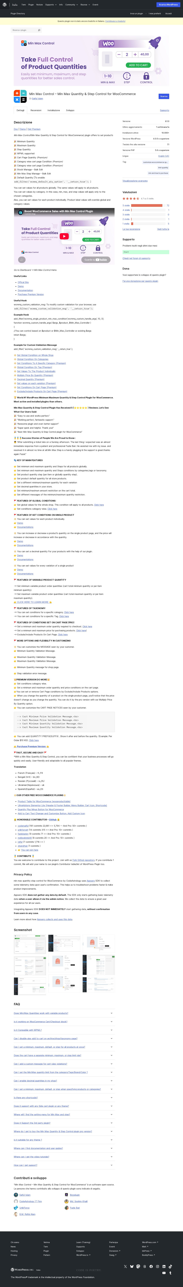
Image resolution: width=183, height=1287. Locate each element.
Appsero (91, 880)
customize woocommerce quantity (156, 162)
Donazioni (114, 1251)
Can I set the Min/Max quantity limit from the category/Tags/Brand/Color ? (51, 1072)
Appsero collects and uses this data (54, 919)
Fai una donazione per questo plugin (140, 281)
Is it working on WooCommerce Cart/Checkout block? (40, 1021)
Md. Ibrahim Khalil (78, 1201)
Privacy (14, 1255)
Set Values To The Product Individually (36, 371)
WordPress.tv (83, 1255)
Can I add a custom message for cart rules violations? (40, 1064)
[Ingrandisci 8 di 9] (111, 958)
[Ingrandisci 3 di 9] (42, 981)
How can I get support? (25, 1165)
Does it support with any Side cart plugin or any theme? (41, 1106)
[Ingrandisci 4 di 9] (76, 938)
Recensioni (36, 110)
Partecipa (113, 1242)
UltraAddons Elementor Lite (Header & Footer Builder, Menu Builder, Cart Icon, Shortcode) (62, 805)
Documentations (25, 527)
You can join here (29, 850)
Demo (23, 129)
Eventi (112, 1246)
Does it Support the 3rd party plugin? (32, 1123)
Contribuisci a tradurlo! (115, 21)
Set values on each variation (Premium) (36, 383)
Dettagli (20, 110)
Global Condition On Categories (32, 359)
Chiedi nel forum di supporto (136, 258)
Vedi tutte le (163, 229)
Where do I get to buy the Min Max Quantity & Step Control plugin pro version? (53, 1131)
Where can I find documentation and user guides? (38, 1148)
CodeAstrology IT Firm (30, 1201)
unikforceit (23, 829)
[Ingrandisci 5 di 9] (76, 957)
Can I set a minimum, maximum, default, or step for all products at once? (49, 1047)
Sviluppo (70, 110)
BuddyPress (148, 1255)
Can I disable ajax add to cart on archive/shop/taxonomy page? (45, 1038)
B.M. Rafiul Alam (27, 1214)
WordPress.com (150, 1242)
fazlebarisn (23, 833)
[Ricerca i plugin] (39, 30)
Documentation (25, 290)
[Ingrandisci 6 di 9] (76, 978)
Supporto (164, 110)
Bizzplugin (75, 1195)
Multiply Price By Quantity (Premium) (35, 375)
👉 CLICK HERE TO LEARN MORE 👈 (33, 602)
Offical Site (23, 282)
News (13, 1246)
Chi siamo (15, 1242)
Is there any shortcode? (26, 1097)
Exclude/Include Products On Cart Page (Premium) (42, 391)
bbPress (147, 1251)
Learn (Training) (83, 1242)
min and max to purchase (158, 173)
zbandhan (23, 846)
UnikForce (24, 1207)
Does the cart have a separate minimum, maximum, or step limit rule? (47, 1055)
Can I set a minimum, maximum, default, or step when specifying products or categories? (57, 1089)
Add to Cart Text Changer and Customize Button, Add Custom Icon (51, 813)
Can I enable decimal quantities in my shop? (35, 1081)
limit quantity (163, 168)
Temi (46, 1246)
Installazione (54, 110)
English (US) (163, 156)
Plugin (46, 1251)
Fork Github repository (83, 860)
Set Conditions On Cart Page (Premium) (37, 387)
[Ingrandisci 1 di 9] (42, 938)
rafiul (20, 842)
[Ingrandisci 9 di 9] (111, 980)
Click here (99, 504)
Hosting (14, 1251)
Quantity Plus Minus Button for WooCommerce (41, 809)
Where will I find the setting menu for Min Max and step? (42, 1114)
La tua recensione (131, 229)
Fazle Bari (75, 1207)
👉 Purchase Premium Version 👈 (31, 746)
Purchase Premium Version (31, 294)
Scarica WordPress (168, 4)
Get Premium (34, 129)
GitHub (53, 819)
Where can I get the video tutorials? (31, 1157)
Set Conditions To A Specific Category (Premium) (41, 363)
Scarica (163, 96)
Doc (16, 129)
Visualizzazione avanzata (135, 180)
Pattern (47, 1255)
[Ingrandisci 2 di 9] (42, 959)
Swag (113, 1255)
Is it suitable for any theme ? (28, 1140)
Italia (38, 1270)
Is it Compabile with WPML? (28, 1030)
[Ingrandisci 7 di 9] (111, 938)
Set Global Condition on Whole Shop (35, 355)
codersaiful (23, 825)
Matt (145, 1246)
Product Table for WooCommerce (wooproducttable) (44, 801)
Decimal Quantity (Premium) (30, 379)
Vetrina (47, 1242)
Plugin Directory (18, 13)
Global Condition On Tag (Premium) (34, 367)
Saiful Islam (37, 98)
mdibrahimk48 (25, 838)
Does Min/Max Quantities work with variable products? (41, 1013)
